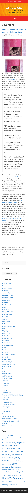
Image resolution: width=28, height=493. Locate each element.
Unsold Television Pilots (9, 419)
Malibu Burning (7, 338)
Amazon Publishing (20, 435)
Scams (4, 371)
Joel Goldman (15, 451)
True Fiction (6, 411)
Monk (9, 457)
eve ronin (13, 445)
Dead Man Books (7, 295)
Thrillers (8, 475)
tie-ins (11, 475)
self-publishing (18, 467)
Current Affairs (7, 293)
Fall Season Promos (8, 305)
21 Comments (8, 254)
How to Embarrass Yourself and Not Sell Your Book (14, 30)
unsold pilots (11, 484)
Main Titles (5, 335)
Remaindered (6, 366)
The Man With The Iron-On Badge (12, 395)
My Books (5, 352)
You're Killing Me (7, 426)
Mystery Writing (7, 359)
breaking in (9, 440)
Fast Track (5, 309)
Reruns (4, 369)
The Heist (5, 385)
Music (4, 347)
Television (5, 381)
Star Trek (14, 470)
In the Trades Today (8, 326)
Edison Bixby (6, 300)
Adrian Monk (5, 435)
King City (5, 331)
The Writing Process (8, 404)
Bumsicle (5, 290)
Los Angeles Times (18, 252)
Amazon (12, 436)
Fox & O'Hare (11, 448)
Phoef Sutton (12, 461)
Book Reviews (6, 283)
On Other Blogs (7, 362)
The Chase (5, 383)
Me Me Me (5, 340)
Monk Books (6, 343)
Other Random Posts (8, 364)
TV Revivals (6, 414)
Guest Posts (6, 321)
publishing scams (20, 461)
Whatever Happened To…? (10, 421)
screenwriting (8, 467)
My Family (5, 357)
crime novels (18, 440)
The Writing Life (19, 247)
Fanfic (4, 307)
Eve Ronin (5, 302)
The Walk (5, 400)
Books (4, 286)
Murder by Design (7, 345)
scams (13, 464)
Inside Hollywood (17, 249)
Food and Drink (7, 314)
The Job (4, 390)
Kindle (4, 328)
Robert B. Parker (6, 464)
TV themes (12, 482)
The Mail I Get (6, 392)
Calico (13, 440)
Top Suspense (6, 407)
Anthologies (4, 437)
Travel (4, 409)
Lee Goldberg (14, 7)
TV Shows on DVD (8, 416)
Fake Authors (20, 445)
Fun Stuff (5, 316)
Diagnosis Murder (7, 297)
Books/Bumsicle (7, 288)
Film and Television (8, 312)
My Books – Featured (8, 354)
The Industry (6, 388)
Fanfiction (4, 448)
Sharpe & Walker (7, 378)
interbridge (24, 490)
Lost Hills (14, 454)
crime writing (9, 442)
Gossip (4, 319)
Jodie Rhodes (10, 79)
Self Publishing (8, 247)
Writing (4, 423)
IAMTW (4, 324)
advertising (7, 249)
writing (16, 484)
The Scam (5, 397)
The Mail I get (16, 472)
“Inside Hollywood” (16, 177)
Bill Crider (10, 438)
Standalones (7, 470)
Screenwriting (6, 373)
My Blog (4, 350)
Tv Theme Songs (19, 482)
